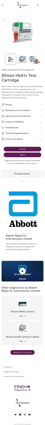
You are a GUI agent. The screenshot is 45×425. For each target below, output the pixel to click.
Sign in (22, 155)
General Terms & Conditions (14, 376)
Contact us (8, 367)
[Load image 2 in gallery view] (22, 59)
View (21, 316)
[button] (2, 5)
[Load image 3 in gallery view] (34, 59)
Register (22, 149)
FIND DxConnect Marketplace (24, 424)
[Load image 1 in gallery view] (10, 59)
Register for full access (23, 352)
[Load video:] (22, 271)
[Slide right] (42, 60)
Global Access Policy (11, 372)
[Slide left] (2, 60)
